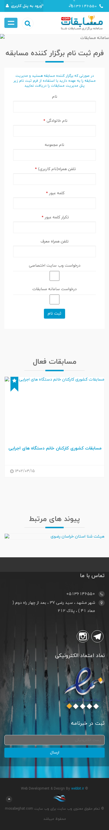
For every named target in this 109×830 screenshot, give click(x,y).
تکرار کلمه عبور (55, 217)
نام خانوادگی (55, 121)
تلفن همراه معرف (54, 241)
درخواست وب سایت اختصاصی (55, 265)
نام (54, 96)
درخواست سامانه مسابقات (54, 289)
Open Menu (10, 23)
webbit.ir (77, 788)
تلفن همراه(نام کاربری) (55, 169)
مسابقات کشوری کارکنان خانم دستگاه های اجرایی (54, 448)
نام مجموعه (54, 145)
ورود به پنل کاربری (26, 6)
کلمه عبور (55, 193)
